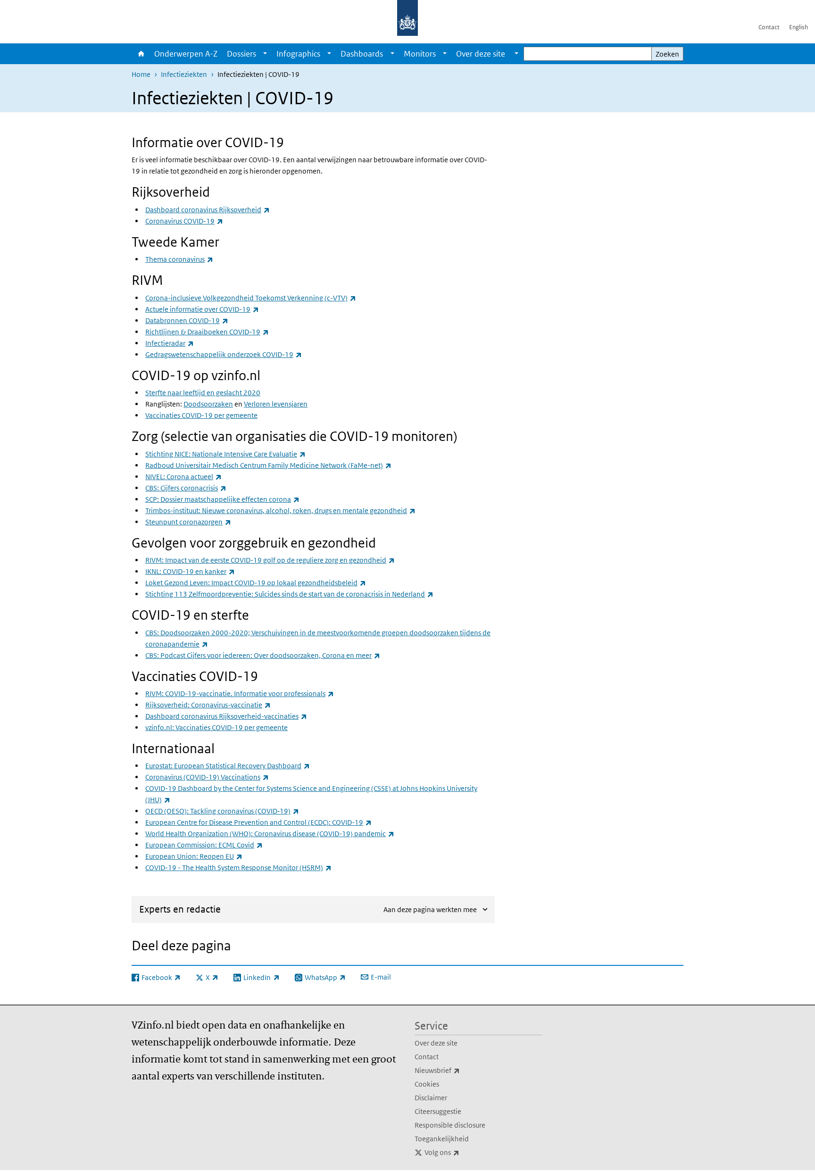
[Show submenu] (265, 53)
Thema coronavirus (179, 259)
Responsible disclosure (450, 1125)
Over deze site (436, 1042)
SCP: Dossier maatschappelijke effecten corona (222, 499)
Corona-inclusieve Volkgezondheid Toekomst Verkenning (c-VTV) (250, 297)
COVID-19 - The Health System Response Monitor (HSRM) (238, 867)
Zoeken (667, 54)
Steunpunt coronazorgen (188, 521)
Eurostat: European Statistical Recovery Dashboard (227, 765)
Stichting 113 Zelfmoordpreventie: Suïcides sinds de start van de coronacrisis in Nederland (289, 594)
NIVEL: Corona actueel (183, 476)
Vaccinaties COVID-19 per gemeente (201, 415)
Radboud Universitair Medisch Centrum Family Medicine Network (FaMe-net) (268, 465)
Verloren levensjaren (276, 403)
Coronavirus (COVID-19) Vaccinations (207, 776)
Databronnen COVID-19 (186, 320)
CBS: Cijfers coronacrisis (185, 487)
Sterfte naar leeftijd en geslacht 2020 (202, 392)
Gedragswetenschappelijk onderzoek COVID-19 (223, 354)
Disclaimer (431, 1097)
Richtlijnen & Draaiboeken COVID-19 (207, 331)
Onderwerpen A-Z (185, 54)
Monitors (420, 54)
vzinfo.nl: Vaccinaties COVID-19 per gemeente (216, 727)
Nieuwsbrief (458, 1070)
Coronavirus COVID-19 (184, 220)
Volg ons (462, 1152)
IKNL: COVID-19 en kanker (190, 571)
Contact (769, 27)
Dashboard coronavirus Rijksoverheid (207, 209)
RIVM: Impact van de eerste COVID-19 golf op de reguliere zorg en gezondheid (270, 560)
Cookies (427, 1084)
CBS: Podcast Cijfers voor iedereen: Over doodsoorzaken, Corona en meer (262, 655)
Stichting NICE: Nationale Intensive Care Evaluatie (225, 453)
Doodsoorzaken (208, 403)
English (798, 27)
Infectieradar (169, 343)
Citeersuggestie (438, 1111)
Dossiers (241, 54)
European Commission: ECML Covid (204, 844)
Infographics (298, 54)
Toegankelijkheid (442, 1138)
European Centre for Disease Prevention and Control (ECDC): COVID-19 (258, 822)
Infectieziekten (184, 74)
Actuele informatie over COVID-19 (202, 309)
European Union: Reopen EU (193, 856)
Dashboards (362, 54)
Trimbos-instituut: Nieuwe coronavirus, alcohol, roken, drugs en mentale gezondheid (280, 510)
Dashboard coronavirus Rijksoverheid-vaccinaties (226, 716)
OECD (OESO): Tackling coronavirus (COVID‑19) (222, 810)
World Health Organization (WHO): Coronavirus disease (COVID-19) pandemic (269, 833)
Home (141, 53)
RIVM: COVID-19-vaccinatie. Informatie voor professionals (239, 693)
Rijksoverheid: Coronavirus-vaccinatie (208, 704)
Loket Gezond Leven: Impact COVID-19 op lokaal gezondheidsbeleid (255, 582)
